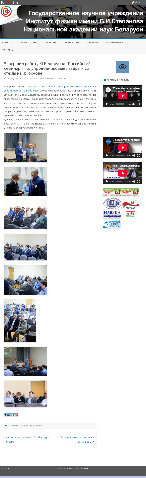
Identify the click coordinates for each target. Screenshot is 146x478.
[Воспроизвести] (107, 104)
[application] (122, 96)
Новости (39, 425)
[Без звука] (133, 104)
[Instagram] (139, 2)
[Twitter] (133, 2)
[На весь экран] (138, 104)
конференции (27, 425)
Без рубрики (14, 425)
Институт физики (14, 78)
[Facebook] (136, 2)
